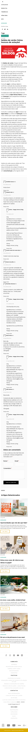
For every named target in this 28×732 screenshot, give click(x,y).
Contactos (14, 673)
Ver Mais (5, 531)
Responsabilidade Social (14, 666)
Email (17, 461)
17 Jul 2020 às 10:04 (7, 195)
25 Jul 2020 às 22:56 (7, 286)
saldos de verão (5, 35)
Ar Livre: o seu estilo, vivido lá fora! (12, 600)
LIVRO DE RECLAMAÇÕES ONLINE (14, 688)
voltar (3, 490)
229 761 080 (14, 697)
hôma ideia (4, 15)
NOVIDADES (14, 714)
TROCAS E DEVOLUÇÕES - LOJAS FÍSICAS (14, 686)
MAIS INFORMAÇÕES (14, 693)
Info (2, 19)
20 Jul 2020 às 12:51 (7, 253)
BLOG (14, 716)
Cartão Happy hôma (14, 668)
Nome (5, 461)
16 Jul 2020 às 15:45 (7, 184)
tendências (4, 11)
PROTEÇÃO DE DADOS (14, 678)
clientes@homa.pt (18, 379)
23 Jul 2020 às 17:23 (7, 264)
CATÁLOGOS (14, 712)
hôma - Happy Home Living (16, 209)
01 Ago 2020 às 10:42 (7, 338)
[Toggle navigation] (2, 2)
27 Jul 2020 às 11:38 (10, 303)
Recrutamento (14, 670)
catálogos (4, 4)
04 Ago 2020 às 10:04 (10, 361)
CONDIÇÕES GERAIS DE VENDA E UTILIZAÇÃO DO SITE (14, 681)
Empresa (14, 664)
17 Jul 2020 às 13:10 (9, 214)
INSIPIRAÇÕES (14, 709)
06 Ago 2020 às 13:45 (7, 392)
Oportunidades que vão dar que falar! (13, 523)
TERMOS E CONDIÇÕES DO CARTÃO (14, 683)
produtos (4, 8)
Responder (6, 190)
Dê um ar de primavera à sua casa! (12, 637)
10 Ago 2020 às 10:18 (10, 419)
